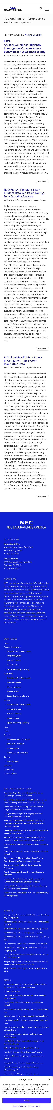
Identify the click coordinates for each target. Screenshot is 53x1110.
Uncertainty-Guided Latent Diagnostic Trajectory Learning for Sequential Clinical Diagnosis (25, 887)
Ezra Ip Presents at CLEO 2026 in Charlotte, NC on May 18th (25, 944)
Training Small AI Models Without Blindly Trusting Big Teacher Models (23, 1035)
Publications (23, 55)
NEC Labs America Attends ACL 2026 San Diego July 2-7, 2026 (26, 929)
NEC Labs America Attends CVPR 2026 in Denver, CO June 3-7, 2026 (26, 938)
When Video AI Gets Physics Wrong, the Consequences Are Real (26, 1010)
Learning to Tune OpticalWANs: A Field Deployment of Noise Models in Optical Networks (26, 831)
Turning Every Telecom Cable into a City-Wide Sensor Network (23, 1003)
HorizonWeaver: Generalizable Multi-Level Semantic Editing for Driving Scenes (26, 894)
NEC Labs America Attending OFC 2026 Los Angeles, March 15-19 (25, 969)
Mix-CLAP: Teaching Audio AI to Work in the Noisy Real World (26, 1016)
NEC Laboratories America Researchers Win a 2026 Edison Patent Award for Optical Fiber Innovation (25, 985)
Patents (7, 700)
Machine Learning (13, 660)
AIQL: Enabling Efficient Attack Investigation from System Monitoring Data (23, 360)
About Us (7, 735)
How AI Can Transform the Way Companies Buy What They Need (26, 1021)
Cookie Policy (9, 769)
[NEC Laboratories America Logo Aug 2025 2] (22, 9)
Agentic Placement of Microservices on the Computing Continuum (24, 873)
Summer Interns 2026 (12, 991)
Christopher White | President (18, 739)
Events (6, 731)
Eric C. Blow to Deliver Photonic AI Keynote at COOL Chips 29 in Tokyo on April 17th (26, 956)
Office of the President (15, 744)
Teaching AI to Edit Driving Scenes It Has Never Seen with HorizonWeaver (25, 996)
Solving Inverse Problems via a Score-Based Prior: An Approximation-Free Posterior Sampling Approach (24, 859)
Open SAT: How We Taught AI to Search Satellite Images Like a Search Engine (26, 1028)
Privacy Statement (34, 1106)
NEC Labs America (38, 55)
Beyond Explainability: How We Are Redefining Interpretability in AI (21, 1068)
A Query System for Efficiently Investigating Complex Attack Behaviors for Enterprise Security (24, 48)
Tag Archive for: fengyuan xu (24, 19)
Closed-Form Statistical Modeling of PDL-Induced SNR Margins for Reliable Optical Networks (23, 808)
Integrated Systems (14, 656)
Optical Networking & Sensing (18, 669)
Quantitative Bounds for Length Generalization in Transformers (22, 866)
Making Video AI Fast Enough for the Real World (21, 1048)
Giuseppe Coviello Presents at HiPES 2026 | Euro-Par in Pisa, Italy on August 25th (26, 916)
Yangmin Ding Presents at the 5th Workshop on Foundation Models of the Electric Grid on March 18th (26, 962)
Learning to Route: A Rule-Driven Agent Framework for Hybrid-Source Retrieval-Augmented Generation (24, 880)
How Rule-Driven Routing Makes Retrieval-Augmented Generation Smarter (24, 1042)
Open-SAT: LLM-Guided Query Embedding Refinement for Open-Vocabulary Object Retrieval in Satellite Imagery (25, 801)
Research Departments (12, 647)
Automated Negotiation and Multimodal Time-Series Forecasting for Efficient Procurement (23, 794)
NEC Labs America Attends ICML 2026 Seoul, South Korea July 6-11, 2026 (26, 923)
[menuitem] (39, 9)
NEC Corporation (13, 748)
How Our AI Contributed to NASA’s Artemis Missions (23, 1052)
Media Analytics (13, 665)
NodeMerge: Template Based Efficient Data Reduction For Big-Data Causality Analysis (24, 193)
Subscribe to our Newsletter (17, 753)
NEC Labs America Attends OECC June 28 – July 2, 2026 (23, 933)
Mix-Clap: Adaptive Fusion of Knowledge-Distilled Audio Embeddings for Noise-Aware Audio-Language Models (24, 838)
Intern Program (12, 761)
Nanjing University (33, 34)
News (6, 727)
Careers (7, 757)
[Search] (39, 9)
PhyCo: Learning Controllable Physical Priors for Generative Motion (26, 845)
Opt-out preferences (19, 1106)
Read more (42, 181)
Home (6, 643)
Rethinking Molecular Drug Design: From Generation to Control (24, 1057)
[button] (49, 1079)
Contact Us (8, 765)
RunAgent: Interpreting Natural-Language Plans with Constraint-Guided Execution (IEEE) (23, 815)
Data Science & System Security (19, 651)
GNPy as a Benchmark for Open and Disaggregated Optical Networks (26, 852)
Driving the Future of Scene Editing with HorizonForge (23, 1063)
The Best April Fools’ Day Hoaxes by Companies (21, 1074)
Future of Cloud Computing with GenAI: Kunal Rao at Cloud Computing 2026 (25, 949)
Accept (26, 1100)
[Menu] (45, 9)
